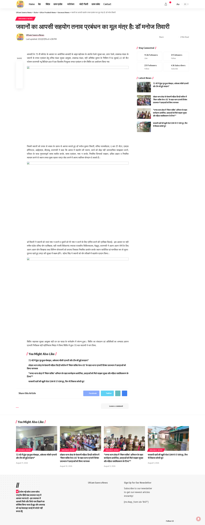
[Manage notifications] (198, 519)
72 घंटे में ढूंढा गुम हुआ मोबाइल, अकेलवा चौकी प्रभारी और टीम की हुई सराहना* (58, 360)
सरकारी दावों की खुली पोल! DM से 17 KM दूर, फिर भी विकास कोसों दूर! (56, 381)
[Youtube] (176, 67)
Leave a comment (116, 406)
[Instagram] (149, 67)
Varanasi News (25, 19)
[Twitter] (176, 56)
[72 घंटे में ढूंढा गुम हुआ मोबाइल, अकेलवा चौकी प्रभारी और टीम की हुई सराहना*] (144, 87)
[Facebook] (149, 56)
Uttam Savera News (35, 35)
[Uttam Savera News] (20, 4)
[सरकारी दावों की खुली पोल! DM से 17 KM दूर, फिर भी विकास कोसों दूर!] (144, 127)
